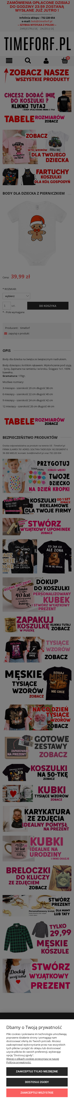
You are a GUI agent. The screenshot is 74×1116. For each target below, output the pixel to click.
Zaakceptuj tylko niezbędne (37, 1071)
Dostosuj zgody (37, 1082)
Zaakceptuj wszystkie (37, 1092)
